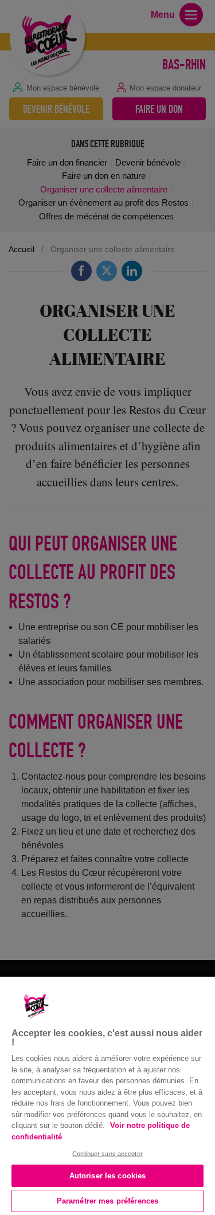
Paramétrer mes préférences (107, 1201)
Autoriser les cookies (107, 1175)
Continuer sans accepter (107, 1153)
